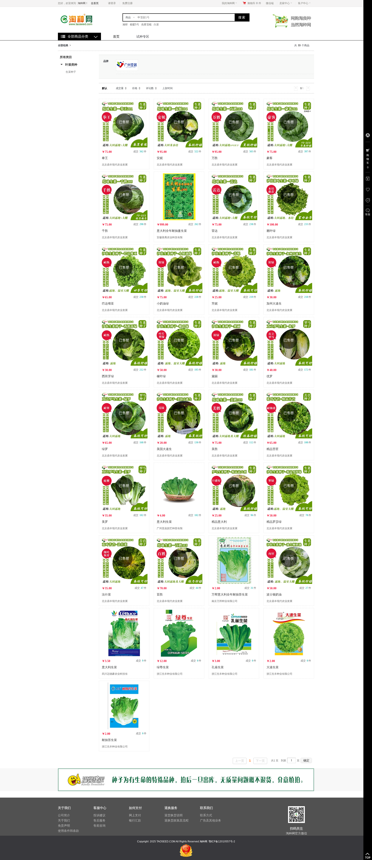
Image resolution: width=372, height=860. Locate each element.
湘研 (125, 24)
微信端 (270, 3)
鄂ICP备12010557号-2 (222, 841)
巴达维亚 (108, 303)
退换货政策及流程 (176, 820)
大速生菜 (273, 667)
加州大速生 (274, 303)
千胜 (105, 230)
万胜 (215, 158)
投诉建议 (99, 815)
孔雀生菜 (218, 667)
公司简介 (64, 815)
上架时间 (167, 88)
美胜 (215, 449)
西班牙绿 (108, 376)
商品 (128, 17)
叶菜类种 (71, 64)
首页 (116, 36)
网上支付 (135, 815)
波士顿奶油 (274, 594)
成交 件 (139, 151)
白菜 (156, 24)
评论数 (150, 88)
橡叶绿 (161, 376)
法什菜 (106, 594)
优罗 (270, 376)
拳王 (105, 158)
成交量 (120, 88)
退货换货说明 (173, 815)
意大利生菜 (164, 521)
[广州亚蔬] (127, 65)
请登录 (112, 3)
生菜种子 (71, 71)
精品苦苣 (273, 449)
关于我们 (64, 820)
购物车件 (254, 3)
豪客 (270, 158)
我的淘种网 (228, 3)
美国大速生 (164, 449)
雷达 (215, 230)
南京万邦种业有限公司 (224, 601)
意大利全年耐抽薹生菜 (172, 230)
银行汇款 (135, 820)
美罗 (105, 521)
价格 (134, 88)
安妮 (160, 158)
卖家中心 (284, 3)
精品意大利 (219, 521)
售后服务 (99, 820)
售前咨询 (99, 825)
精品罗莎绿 (274, 521)
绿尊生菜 (163, 667)
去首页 (95, 3)
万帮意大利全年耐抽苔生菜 (230, 594)
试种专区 (142, 36)
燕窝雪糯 (146, 24)
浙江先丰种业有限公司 (170, 673)
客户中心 (303, 3)
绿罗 (105, 449)
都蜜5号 (134, 24)
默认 (104, 88)
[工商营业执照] (186, 846)
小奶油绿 (163, 303)
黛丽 (215, 376)
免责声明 (64, 825)
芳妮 (215, 303)
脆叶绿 (271, 230)
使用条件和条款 (68, 830)
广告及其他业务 (210, 820)
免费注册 (127, 3)
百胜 (160, 594)
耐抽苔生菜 (109, 740)
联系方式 (206, 815)
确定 (306, 760)
